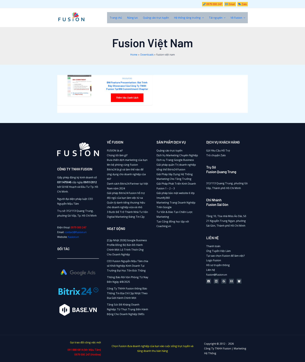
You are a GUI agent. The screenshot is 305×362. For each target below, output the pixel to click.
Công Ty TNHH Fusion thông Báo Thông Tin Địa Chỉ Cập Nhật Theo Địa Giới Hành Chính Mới (127, 293)
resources (127, 78)
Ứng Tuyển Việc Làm (218, 251)
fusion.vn (73, 237)
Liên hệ (210, 270)
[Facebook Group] (239, 281)
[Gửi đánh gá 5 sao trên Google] (223, 281)
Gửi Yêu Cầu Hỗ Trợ (218, 150)
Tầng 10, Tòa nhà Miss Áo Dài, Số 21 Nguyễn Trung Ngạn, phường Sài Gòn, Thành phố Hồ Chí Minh (226, 220)
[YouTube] (216, 281)
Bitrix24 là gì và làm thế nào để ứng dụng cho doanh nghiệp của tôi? (126, 174)
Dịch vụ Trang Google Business (175, 160)
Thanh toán (213, 246)
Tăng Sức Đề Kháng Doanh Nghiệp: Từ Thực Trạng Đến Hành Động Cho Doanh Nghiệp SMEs (127, 309)
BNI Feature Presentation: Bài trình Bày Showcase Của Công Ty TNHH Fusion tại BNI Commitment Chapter (127, 86)
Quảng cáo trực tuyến (169, 150)
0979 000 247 (78, 227)
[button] (202, 17)
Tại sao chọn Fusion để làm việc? (225, 255)
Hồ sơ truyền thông (218, 265)
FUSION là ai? (115, 150)
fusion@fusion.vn (216, 274)
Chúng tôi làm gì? (117, 155)
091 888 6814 (75, 349)
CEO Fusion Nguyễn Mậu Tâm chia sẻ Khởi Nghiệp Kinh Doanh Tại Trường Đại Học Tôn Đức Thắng (127, 265)
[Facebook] (208, 281)
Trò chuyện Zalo (216, 155)
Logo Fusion (213, 260)
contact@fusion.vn (76, 232)
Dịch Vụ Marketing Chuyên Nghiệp (177, 155)
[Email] (231, 281)
